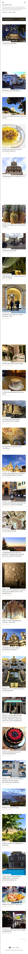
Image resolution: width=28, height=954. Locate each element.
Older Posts (23, 939)
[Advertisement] (14, 58)
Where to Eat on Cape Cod (12, 904)
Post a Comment (8, 45)
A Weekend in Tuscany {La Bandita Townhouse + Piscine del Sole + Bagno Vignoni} (13, 554)
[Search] (25, 2)
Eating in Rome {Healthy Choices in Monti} (11, 753)
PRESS (10, 12)
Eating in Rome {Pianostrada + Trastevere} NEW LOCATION (13, 474)
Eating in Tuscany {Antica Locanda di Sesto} (12, 150)
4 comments (7, 477)
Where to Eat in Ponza (10, 808)
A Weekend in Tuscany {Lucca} (13, 176)
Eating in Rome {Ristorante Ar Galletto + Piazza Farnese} (14, 504)
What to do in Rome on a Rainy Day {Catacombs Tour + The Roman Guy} (13, 591)
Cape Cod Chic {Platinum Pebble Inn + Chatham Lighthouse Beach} (11, 878)
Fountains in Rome (9, 531)
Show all (22, 19)
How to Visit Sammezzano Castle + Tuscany (11, 621)
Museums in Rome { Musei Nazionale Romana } (11, 648)
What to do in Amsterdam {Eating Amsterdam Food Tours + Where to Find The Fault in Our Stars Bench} (12, 718)
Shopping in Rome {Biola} (11, 91)
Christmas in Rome (9, 43)
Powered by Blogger (15, 947)
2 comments (7, 178)
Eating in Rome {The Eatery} (12, 363)
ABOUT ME (5, 12)
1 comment (7, 152)
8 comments (7, 624)
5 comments (7, 755)
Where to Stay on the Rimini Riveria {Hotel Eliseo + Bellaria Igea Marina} (12, 780)
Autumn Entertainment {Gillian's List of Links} (11, 420)
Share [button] (3, 45)
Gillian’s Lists (7, 5)
